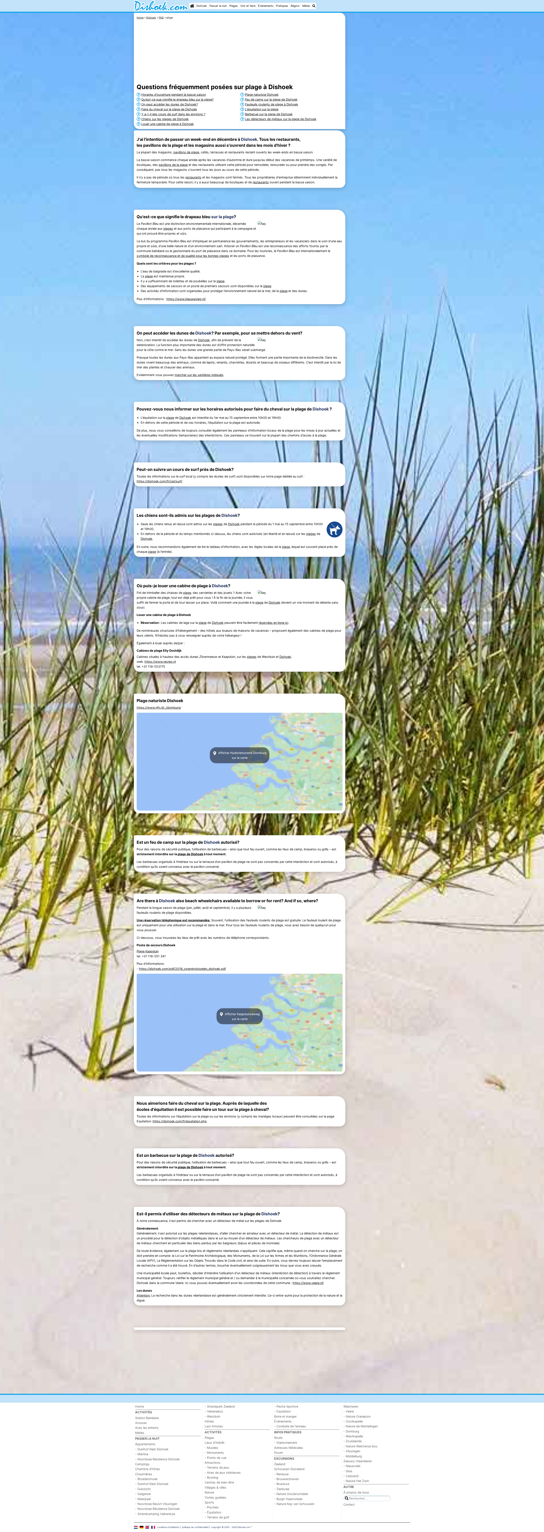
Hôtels (209, 1421)
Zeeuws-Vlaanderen (357, 1461)
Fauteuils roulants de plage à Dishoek (271, 104)
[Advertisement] (378, 110)
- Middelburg (352, 1456)
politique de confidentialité (195, 1527)
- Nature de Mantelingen (360, 1426)
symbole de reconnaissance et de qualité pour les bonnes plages (183, 256)
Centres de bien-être (219, 1482)
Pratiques (282, 5)
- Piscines (212, 1507)
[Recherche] (314, 6)
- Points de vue (215, 1457)
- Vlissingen (351, 1451)
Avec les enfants (147, 1427)
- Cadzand (350, 1476)
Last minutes (214, 1426)
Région (295, 5)
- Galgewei (143, 1494)
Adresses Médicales (288, 1447)
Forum (278, 1452)
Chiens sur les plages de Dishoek (165, 119)
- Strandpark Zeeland (220, 1406)
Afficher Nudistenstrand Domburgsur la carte (241, 755)
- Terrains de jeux (217, 1467)
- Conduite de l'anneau (290, 1426)
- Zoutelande (352, 1441)
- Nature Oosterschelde (291, 1494)
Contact (349, 1504)
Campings (142, 1464)
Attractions (212, 1462)
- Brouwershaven (286, 1479)
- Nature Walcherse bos (360, 1446)
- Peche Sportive (286, 1406)
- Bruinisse (281, 1484)
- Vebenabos (214, 1411)
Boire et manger (285, 1416)
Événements (265, 5)
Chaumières (143, 1474)
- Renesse (281, 1474)
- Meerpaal (143, 1499)
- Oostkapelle (353, 1421)
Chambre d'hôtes (147, 1469)
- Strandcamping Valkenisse (155, 1514)
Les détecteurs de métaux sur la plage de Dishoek (280, 119)
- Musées (211, 1447)
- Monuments (214, 1452)
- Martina (141, 1454)
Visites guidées (215, 1497)
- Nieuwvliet (351, 1466)
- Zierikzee (281, 1489)
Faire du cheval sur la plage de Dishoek (169, 109)
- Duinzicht (143, 1489)
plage (195, 152)
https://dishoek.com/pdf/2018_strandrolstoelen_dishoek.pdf (182, 969)
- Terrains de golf (217, 1517)
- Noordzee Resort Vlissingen (156, 1504)
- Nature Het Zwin (356, 1481)
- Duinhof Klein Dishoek (152, 1449)
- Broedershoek (146, 1479)
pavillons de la (169, 165)
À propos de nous (356, 1492)
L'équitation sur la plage (261, 109)
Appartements (145, 1444)
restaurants (193, 177)
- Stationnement (285, 1442)
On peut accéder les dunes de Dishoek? (169, 104)
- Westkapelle (353, 1436)
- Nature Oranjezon (357, 1416)
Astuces (141, 1423)
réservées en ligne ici (273, 622)
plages (168, 228)
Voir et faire (247, 5)
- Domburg (351, 1431)
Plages (233, 5)
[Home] (192, 6)
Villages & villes (215, 1487)
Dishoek (201, 5)
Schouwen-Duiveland (289, 1469)
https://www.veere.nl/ (308, 1283)
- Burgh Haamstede (288, 1499)
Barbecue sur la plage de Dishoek (269, 114)
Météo (306, 5)
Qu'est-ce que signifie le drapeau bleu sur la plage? (177, 99)
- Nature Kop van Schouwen (294, 1504)
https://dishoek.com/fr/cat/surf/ (159, 481)
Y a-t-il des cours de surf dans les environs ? (173, 114)
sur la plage (222, 216)
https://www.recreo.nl (160, 661)
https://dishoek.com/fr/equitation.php (180, 1121)
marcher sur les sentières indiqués (199, 375)
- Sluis (347, 1471)
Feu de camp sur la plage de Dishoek (271, 99)
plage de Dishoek (190, 854)
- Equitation (282, 1411)
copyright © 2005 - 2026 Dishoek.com (230, 1527)
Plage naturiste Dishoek (262, 94)
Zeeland (279, 1464)
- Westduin (212, 1416)
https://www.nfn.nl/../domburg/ (159, 707)
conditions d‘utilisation (168, 1527)
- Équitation (213, 1512)
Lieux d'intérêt (214, 1442)
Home (139, 1406)
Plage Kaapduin (148, 951)
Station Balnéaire (147, 1418)
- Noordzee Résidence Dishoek (157, 1459)
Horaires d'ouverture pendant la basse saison (173, 94)
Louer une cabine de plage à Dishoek (167, 124)
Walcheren (350, 1406)
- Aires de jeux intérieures (223, 1472)
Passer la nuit (218, 5)
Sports (209, 1502)
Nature (209, 1492)
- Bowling (211, 1477)
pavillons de (182, 152)
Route (278, 1437)
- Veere (348, 1411)
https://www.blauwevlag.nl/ (186, 299)
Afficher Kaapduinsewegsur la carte (242, 1016)
